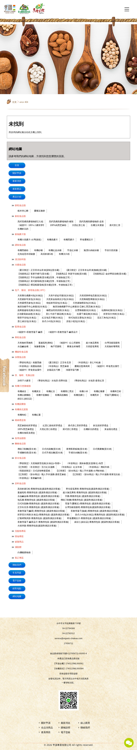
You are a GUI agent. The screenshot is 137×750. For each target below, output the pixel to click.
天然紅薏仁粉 (78, 225)
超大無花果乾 (92, 343)
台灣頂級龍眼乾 (112, 343)
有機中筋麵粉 (42, 395)
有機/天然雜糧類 (23, 386)
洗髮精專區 (20, 531)
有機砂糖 (38, 250)
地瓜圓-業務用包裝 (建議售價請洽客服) (36, 500)
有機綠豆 (22, 391)
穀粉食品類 (20, 216)
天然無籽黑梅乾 (25, 343)
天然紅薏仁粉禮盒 (48, 429)
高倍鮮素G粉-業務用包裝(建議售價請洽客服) (39, 489)
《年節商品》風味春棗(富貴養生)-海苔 (84, 463)
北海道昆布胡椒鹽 (26, 254)
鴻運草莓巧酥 (72, 370)
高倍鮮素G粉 (47, 254)
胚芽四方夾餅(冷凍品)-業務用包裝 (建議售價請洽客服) (43, 514)
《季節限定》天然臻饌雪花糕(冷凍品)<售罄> (39, 463)
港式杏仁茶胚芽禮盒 (78, 425)
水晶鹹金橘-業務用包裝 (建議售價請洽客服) (38, 496)
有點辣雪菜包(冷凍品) (56, 303)
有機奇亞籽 (115, 391)
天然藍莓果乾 (92, 346)
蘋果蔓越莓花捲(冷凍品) (29, 310)
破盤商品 (19, 541)
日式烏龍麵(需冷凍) (51, 449)
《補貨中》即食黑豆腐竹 (107, 366)
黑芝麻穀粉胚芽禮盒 (27, 425)
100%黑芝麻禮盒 (26, 429)
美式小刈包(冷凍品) (51, 321)
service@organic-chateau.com (68, 638)
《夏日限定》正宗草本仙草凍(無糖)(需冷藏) (86, 270)
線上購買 (85, 723)
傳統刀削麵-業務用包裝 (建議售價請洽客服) (81, 500)
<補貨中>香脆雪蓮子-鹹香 (30, 332)
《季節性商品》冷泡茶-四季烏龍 (51, 380)
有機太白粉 (64, 254)
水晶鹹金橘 (23, 346)
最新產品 (17, 189)
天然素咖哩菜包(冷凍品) (84, 303)
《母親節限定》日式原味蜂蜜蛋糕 (34, 470)
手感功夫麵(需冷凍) (77, 452)
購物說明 (65, 727)
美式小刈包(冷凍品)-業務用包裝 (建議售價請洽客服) (100, 514)
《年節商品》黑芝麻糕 (58, 366)
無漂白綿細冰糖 (91, 250)
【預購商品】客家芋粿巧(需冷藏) (33, 273)
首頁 (14, 102)
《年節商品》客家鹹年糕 (29, 478)
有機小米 (83, 391)
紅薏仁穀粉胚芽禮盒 (52, 425)
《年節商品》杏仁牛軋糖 (89, 362)
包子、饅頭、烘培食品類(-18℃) (30, 290)
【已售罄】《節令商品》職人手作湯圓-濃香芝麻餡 (42, 474)
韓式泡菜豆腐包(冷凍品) (80, 317)
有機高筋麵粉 (61, 395)
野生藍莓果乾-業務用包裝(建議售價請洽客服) (87, 489)
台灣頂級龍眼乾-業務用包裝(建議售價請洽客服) (87, 507)
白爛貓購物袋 (24, 552)
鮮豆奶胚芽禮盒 (100, 425)
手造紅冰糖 (72, 250)
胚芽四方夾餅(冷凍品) (113, 314)
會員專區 (45, 732)
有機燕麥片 (52, 239)
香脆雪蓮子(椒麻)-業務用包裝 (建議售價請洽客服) (94, 511)
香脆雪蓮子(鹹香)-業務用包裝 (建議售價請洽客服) (41, 511)
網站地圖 (17, 596)
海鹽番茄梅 (39, 346)
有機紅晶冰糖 (54, 250)
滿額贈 (18, 547)
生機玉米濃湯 (97, 225)
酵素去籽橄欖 (73, 346)
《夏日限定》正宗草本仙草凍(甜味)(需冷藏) (38, 270)
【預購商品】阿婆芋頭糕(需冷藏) (71, 273)
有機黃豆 (36, 391)
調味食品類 (20, 245)
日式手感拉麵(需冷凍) (52, 452)
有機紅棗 (36, 415)
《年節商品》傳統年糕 (98, 467)
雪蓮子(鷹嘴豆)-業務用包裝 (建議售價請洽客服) (87, 503)
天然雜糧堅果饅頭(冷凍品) (92, 299)
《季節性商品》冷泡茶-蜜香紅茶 (88, 380)
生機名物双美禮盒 (26, 433)
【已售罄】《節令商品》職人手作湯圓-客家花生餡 (96, 474)
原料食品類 (20, 483)
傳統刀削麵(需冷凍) (27, 449)
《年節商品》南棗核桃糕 (29, 366)
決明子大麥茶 (24, 380)
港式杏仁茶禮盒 (70, 429)
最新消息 (17, 181)
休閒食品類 (20, 357)
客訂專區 (19, 558)
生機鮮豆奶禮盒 (91, 429)
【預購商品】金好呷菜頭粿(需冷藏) (109, 273)
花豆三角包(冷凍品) (106, 317)
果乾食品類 (20, 337)
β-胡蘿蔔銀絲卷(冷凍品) (29, 314)
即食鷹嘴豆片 (86, 239)
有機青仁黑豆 (67, 391)
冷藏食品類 (20, 264)
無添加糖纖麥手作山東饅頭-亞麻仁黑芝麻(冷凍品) (76, 306)
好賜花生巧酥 (53, 370)
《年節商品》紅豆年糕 (71, 467)
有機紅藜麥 (99, 391)
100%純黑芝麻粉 (58, 225)
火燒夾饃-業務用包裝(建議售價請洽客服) (37, 525)
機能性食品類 (21, 352)
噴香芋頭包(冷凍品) (27, 317)
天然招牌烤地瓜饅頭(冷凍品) (93, 295)
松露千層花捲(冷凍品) (87, 314)
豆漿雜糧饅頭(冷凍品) (85, 310)
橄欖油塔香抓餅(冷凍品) (57, 310)
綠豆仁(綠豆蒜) (25, 398)
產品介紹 (17, 196)
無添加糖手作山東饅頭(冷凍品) (32, 306)
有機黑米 (94, 395)
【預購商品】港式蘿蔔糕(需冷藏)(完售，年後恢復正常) (44, 281)
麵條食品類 (20, 443)
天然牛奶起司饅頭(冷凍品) (61, 295)
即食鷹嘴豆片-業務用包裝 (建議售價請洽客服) (89, 518)
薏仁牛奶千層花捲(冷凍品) (58, 314)
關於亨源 (17, 173)
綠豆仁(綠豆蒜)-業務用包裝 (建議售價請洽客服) (97, 522)
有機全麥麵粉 (24, 395)
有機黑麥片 (68, 239)
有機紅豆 (50, 391)
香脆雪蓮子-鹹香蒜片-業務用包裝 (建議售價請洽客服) (43, 522)
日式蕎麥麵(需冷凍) (102, 449)
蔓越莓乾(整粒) (45, 343)
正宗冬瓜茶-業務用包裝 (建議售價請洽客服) (38, 507)
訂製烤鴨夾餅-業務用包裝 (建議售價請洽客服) (39, 518)
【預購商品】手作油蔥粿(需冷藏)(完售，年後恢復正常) (44, 277)
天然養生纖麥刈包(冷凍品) (30, 295)
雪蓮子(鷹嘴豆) (112, 395)
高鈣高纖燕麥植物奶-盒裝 (91, 221)
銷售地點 (17, 588)
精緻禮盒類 (20, 420)
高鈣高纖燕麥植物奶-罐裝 (61, 221)
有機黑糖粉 (23, 250)
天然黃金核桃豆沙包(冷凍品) (60, 299)
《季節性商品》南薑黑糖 (29, 362)
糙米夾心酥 (23, 211)
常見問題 (17, 572)
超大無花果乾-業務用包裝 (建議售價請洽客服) (85, 492)
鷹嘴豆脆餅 (39, 211)
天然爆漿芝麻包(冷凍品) (29, 303)
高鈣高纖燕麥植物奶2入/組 (30, 221)
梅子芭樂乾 (56, 346)
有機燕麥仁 (79, 395)
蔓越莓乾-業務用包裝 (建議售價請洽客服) (37, 492)
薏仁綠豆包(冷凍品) (27, 321)
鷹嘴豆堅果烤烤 (82, 366)
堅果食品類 (20, 326)
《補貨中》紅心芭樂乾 (69, 343)
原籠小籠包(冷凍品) (75, 321)
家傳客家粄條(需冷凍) (76, 449)
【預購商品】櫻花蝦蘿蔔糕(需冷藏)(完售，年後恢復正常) (45, 285)
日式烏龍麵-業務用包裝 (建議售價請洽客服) (38, 503)
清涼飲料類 (20, 259)
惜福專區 (19, 536)
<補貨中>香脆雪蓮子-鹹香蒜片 (63, 332)
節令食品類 (20, 458)
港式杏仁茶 (114, 225)
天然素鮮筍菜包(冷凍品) (29, 299)
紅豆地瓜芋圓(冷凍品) (52, 317)
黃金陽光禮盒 (110, 429)
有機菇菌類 (20, 404)
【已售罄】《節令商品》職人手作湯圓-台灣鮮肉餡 (80, 470)
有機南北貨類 (21, 409)
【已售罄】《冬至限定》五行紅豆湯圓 (36, 467)
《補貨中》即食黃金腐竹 (29, 370)
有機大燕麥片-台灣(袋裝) (29, 239)
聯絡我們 (17, 565)
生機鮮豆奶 (23, 229)
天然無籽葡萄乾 (112, 346)
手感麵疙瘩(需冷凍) (27, 452)
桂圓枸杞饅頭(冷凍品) (112, 310)
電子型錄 (17, 580)
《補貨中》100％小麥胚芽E (31, 225)
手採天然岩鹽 (111, 250)
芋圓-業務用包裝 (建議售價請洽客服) (82, 496)
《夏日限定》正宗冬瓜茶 (59, 362)
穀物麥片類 (20, 234)
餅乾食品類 (20, 205)
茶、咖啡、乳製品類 (24, 375)
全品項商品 (47, 727)
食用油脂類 (20, 438)
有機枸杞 (22, 415)
